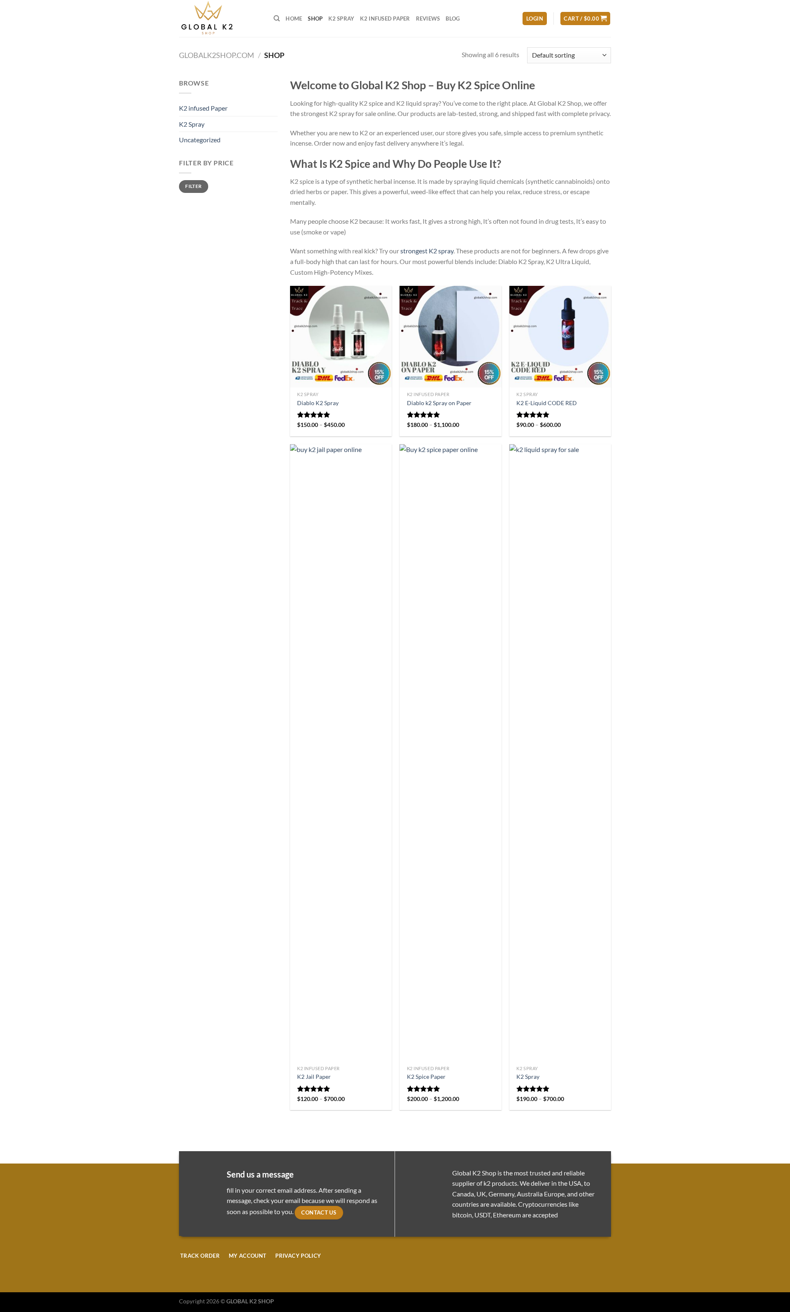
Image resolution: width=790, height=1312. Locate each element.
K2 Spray (341, 18)
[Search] (277, 18)
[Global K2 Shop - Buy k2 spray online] (220, 18)
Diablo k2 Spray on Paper (439, 402)
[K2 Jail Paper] (341, 752)
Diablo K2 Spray (318, 402)
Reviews (428, 18)
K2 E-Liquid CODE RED (546, 402)
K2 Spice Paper (426, 1076)
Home (294, 18)
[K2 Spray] (560, 752)
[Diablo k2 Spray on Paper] (450, 336)
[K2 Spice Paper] (450, 752)
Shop (315, 18)
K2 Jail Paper (314, 1076)
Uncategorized (200, 140)
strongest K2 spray (426, 251)
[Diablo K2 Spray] (341, 336)
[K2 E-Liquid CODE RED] (560, 336)
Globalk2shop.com (216, 55)
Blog (453, 18)
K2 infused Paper (385, 18)
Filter (193, 186)
